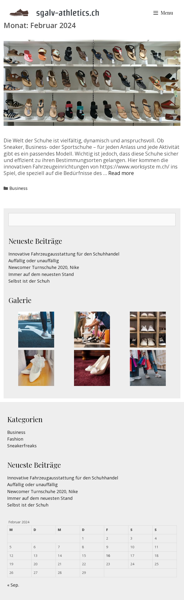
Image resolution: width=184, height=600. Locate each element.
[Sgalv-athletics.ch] (57, 12)
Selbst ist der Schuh (29, 281)
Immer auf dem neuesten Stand (41, 274)
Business (18, 188)
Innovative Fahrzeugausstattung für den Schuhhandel (63, 254)
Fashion (15, 439)
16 (108, 555)
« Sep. (13, 585)
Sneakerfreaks (22, 446)
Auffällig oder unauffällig (33, 260)
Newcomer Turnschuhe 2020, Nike (43, 267)
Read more (121, 173)
